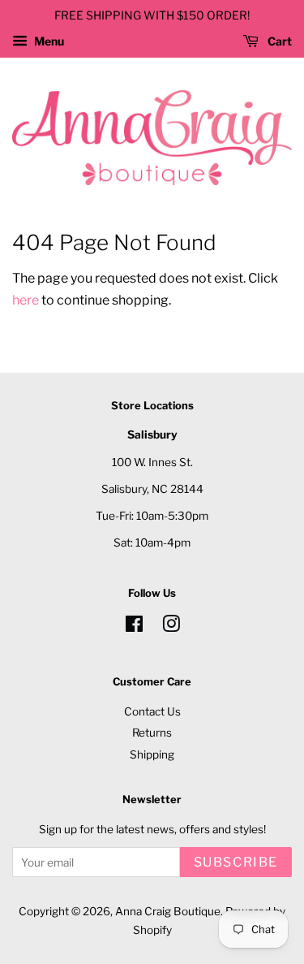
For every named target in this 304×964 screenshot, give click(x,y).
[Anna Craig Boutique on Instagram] (171, 626)
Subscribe (236, 862)
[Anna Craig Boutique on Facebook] (134, 626)
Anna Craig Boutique (168, 911)
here (25, 300)
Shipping (152, 754)
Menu (48, 41)
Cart (278, 41)
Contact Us (152, 711)
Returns (152, 732)
